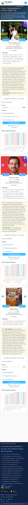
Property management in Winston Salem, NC (12, 471)
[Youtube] (9, 499)
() (17, 44)
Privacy (3, 501)
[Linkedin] (11, 499)
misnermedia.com (8, 379)
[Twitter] (3, 499)
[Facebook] (1, 499)
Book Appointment (9, 113)
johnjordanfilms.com (9, 120)
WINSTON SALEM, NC (11, 6)
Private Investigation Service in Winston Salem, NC (13, 468)
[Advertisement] (14, 428)
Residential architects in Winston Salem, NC (12, 475)
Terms (7, 501)
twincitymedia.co (8, 251)
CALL (6, 40)
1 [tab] (11, 171)
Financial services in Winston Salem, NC (11, 460)
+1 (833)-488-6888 (9, 497)
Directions (20, 48)
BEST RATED (3, 6)
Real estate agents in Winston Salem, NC (11, 473)
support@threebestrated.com (11, 494)
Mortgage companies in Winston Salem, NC (12, 466)
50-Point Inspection (20, 14)
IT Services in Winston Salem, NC (9, 464)
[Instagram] (6, 499)
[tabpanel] (14, 30)
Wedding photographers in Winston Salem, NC (12, 483)
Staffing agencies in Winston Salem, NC (11, 477)
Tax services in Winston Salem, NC (10, 479)
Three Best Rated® (13, 503)
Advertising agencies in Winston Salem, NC (11, 456)
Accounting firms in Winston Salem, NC (11, 454)
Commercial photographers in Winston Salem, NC (13, 458)
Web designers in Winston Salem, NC (10, 481)
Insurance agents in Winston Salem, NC (11, 462)
